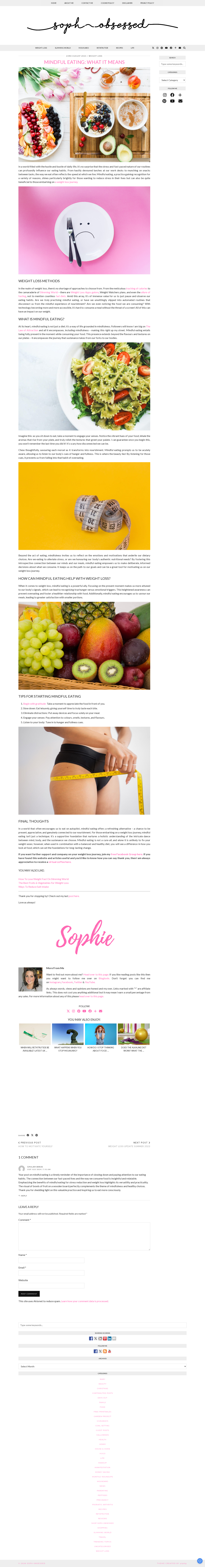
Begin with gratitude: (34, 703)
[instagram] (165, 94)
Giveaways (102, 1421)
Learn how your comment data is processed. (85, 1301)
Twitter (78, 982)
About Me (69, 3)
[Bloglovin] (175, 48)
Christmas (102, 1388)
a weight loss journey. (66, 181)
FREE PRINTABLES (102, 1412)
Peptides (102, 1495)
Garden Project (102, 1416)
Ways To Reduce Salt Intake (33, 886)
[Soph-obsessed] (102, 25)
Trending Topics (102, 1542)
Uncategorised (102, 1546)
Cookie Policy (107, 3)
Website (23, 1280)
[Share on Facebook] (28, 1135)
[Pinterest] (162, 48)
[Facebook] (171, 48)
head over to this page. (91, 996)
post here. (74, 895)
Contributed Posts (102, 1393)
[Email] (180, 48)
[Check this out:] (91, 1338)
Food (102, 1407)
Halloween (102, 1435)
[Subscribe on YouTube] (109, 1351)
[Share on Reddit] (100, 1338)
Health (102, 1440)
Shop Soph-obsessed (102, 1523)
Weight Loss (41, 48)
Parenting (102, 1491)
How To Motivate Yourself (35, 1144)
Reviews (102, 1519)
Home (53, 3)
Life (132, 48)
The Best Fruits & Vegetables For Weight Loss (43, 882)
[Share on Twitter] (96, 1338)
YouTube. (90, 982)
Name (22, 1254)
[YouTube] (166, 48)
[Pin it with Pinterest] (105, 1338)
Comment (24, 1219)
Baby (102, 1379)
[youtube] (172, 100)
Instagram (55, 982)
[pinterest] (164, 100)
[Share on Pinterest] (37, 1135)
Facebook (67, 982)
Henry (102, 1444)
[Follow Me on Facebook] (96, 1351)
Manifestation (102, 1467)
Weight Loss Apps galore (85, 292)
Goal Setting (102, 1426)
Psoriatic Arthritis (102, 1505)
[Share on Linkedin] (109, 1338)
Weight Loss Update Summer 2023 (129, 1144)
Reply (24, 1196)
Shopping (103, 1528)
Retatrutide (102, 48)
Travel (102, 1537)
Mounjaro (84, 48)
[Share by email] (114, 1338)
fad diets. (61, 296)
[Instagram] (157, 48)
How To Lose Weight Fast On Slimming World (43, 878)
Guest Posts (102, 1430)
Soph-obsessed (36, 1563)
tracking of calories (136, 288)
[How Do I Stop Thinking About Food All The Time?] (101, 1034)
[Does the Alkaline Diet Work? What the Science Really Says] (134, 1034)
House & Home (102, 1449)
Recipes (119, 48)
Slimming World (63, 48)
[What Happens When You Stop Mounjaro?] (68, 1034)
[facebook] (172, 94)
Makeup (102, 1463)
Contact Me (87, 3)
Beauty (102, 1384)
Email (22, 1267)
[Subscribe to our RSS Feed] (105, 1351)
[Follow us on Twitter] (100, 1351)
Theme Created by (172, 1563)
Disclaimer (127, 3)
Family (102, 1402)
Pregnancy (102, 1500)
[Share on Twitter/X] (32, 1135)
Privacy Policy (147, 3)
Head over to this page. (96, 974)
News (102, 1486)
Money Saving (102, 1472)
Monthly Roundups (102, 1477)
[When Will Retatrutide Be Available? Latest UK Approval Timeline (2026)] (35, 1034)
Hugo (102, 1453)
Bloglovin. (104, 978)
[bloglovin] (180, 94)
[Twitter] (153, 48)
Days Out (102, 1398)
